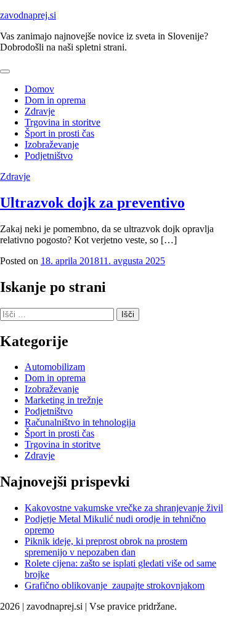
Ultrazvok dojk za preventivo (92, 203)
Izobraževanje (52, 144)
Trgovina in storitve (62, 122)
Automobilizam (55, 366)
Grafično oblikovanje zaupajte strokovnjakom (115, 585)
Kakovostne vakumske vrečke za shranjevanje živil (124, 508)
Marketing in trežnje (64, 400)
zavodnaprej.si (28, 15)
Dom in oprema (55, 100)
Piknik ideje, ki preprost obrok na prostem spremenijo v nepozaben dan (106, 546)
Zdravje (40, 111)
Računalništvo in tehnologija (80, 422)
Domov (39, 89)
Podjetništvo (49, 155)
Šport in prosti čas (59, 133)
